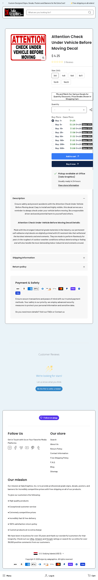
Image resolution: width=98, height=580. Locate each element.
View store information (68, 185)
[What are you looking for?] (89, 12)
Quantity (55, 104)
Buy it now (71, 164)
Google (49, 539)
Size (56, 70)
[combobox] (59, 12)
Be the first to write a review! (49, 389)
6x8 (72, 75)
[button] (91, 576)
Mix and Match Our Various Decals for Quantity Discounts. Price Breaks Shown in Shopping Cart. (72, 96)
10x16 (56, 82)
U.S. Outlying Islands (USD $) (50, 553)
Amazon (38, 539)
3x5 (55, 75)
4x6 (63, 75)
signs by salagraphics (48, 559)
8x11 (81, 75)
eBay (32, 539)
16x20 (66, 82)
